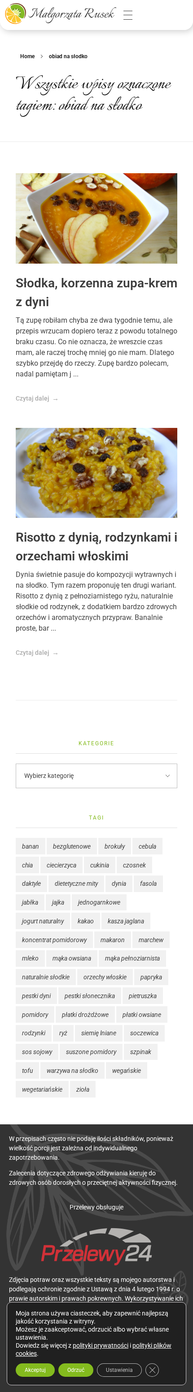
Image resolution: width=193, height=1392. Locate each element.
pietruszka (143, 995)
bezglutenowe (72, 846)
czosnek (134, 865)
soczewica (144, 1033)
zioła (82, 1089)
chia (27, 865)
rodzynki (33, 1033)
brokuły (115, 846)
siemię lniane (98, 1033)
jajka (58, 902)
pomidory (35, 1014)
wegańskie (126, 1070)
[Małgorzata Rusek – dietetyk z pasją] (60, 13)
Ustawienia (119, 1370)
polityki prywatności (100, 1345)
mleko (30, 958)
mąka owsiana (72, 958)
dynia (119, 883)
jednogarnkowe (99, 902)
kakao (86, 921)
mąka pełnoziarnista (132, 958)
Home (27, 56)
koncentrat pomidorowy (54, 940)
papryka (151, 977)
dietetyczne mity (76, 883)
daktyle (31, 883)
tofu (27, 1070)
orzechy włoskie (105, 977)
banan (30, 846)
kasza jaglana (126, 921)
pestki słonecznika (90, 995)
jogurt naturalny (43, 921)
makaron (113, 940)
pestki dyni (36, 995)
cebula (147, 846)
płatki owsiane (142, 1014)
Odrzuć (75, 1370)
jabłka (30, 902)
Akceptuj (35, 1370)
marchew (151, 940)
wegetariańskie (42, 1089)
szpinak (140, 1051)
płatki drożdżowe (85, 1014)
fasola (148, 883)
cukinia (99, 865)
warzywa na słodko (72, 1070)
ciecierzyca (61, 865)
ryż (63, 1033)
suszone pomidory (91, 1051)
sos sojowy (37, 1051)
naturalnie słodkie (46, 977)
